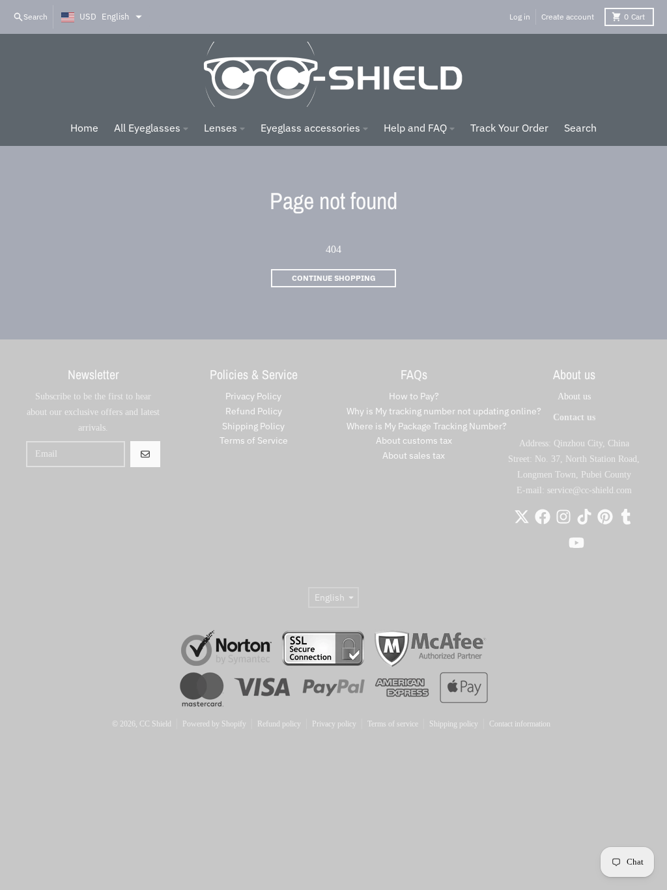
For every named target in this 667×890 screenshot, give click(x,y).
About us (574, 396)
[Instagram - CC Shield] (563, 516)
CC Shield (155, 723)
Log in (519, 17)
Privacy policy (334, 723)
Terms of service (392, 723)
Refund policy (279, 723)
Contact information (519, 723)
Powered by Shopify (214, 723)
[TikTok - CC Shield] (584, 516)
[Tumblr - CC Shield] (626, 516)
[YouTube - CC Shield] (576, 543)
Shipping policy (453, 723)
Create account (567, 17)
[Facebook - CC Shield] (542, 516)
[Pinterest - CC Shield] (605, 516)
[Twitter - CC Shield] (522, 516)
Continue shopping (334, 278)
